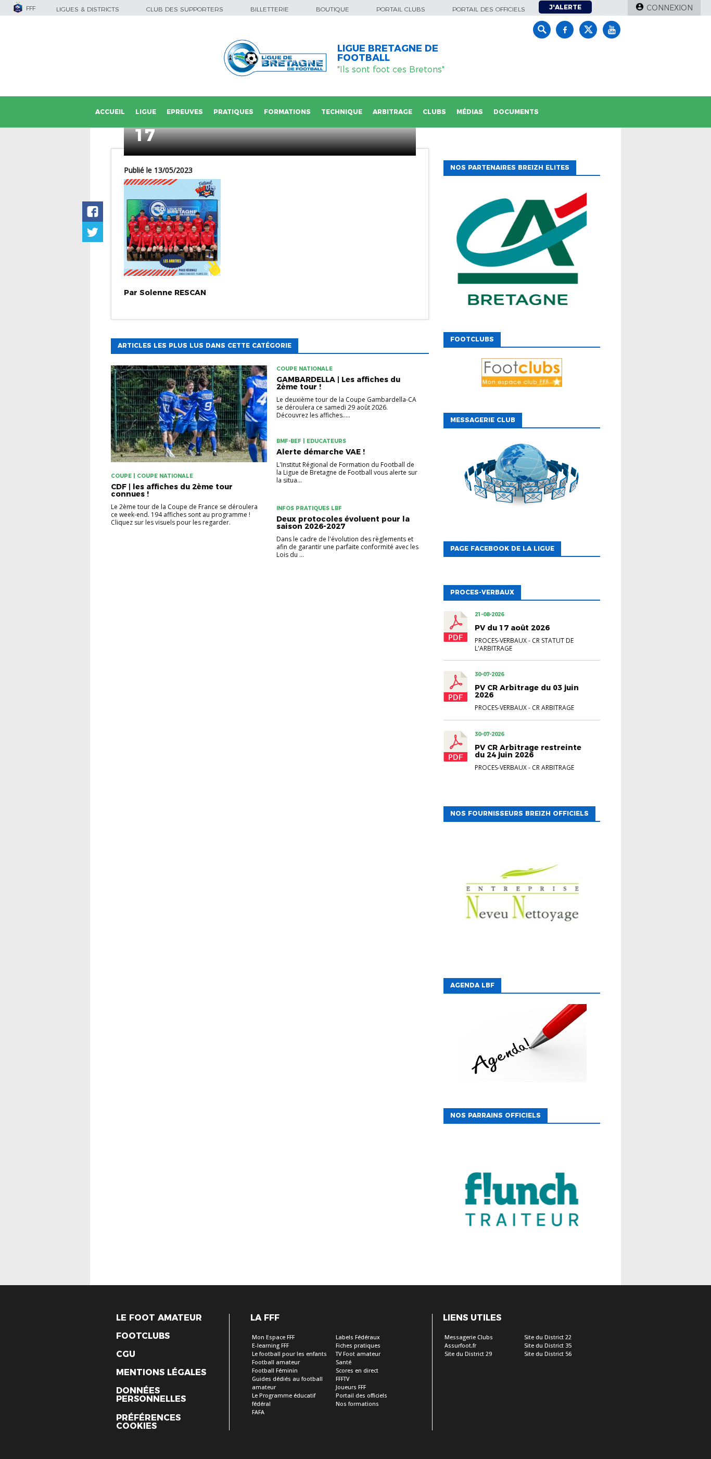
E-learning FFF (270, 1345)
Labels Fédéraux (358, 1337)
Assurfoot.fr (460, 1345)
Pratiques (233, 112)
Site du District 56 (548, 1354)
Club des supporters (184, 9)
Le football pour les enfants (289, 1354)
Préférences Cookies (148, 1422)
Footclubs (143, 1336)
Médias (469, 112)
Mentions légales (161, 1372)
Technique (341, 112)
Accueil (110, 112)
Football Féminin (275, 1370)
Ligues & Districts (87, 9)
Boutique (332, 9)
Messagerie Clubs (469, 1337)
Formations (287, 112)
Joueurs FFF (351, 1387)
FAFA (258, 1412)
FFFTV (342, 1379)
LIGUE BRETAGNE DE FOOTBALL (387, 53)
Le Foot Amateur (159, 1318)
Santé (343, 1362)
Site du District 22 (548, 1337)
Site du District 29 (468, 1354)
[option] (521, 251)
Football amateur (276, 1362)
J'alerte (565, 7)
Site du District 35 (548, 1345)
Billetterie (269, 9)
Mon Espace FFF (273, 1337)
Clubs (434, 112)
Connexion (669, 7)
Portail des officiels (488, 9)
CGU (125, 1354)
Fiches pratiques (358, 1345)
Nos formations (357, 1404)
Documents (516, 112)
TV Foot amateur (358, 1354)
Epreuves (185, 112)
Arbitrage (392, 112)
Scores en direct (357, 1370)
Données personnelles (151, 1395)
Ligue (145, 112)
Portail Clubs (400, 9)
